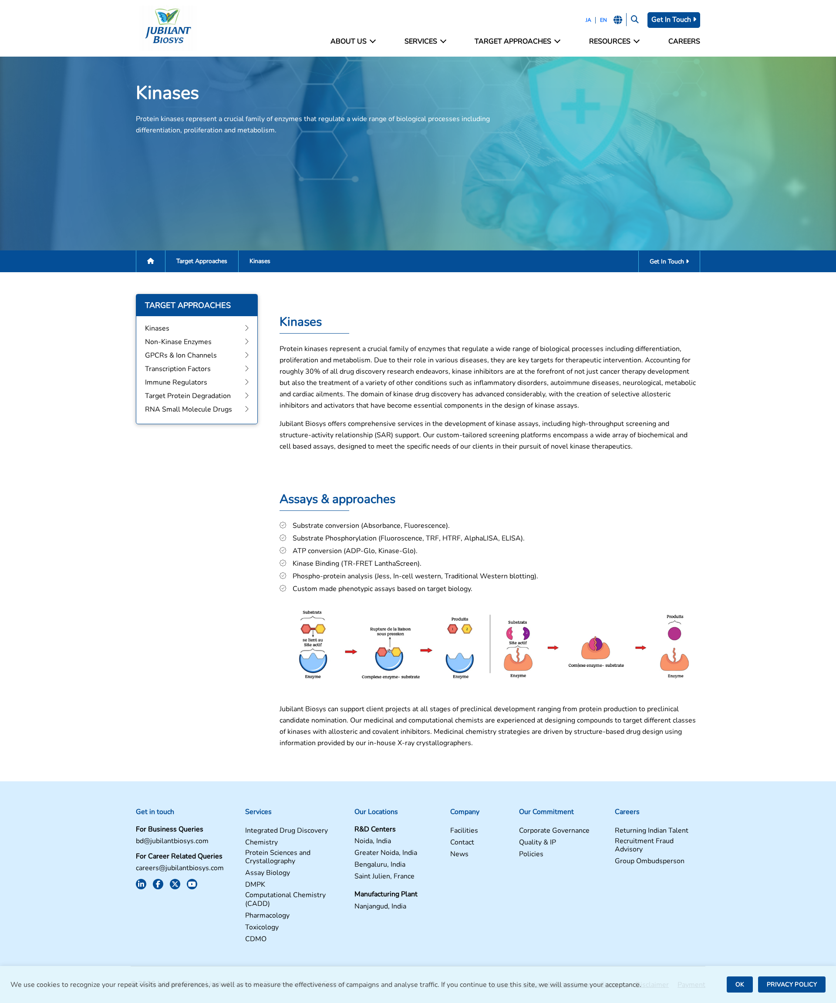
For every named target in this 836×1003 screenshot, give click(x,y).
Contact (462, 842)
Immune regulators (176, 382)
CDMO (255, 939)
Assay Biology (267, 873)
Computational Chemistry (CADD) (285, 899)
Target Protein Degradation (188, 396)
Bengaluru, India (379, 865)
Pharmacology (267, 916)
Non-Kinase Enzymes (178, 342)
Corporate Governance (554, 831)
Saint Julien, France (384, 876)
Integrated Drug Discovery (286, 831)
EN (603, 20)
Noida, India (372, 841)
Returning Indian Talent (651, 831)
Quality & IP (537, 842)
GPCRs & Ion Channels (181, 355)
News (459, 854)
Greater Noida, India (385, 853)
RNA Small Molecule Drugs (188, 409)
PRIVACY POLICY (792, 984)
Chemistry (261, 842)
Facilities (464, 831)
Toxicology (262, 927)
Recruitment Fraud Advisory (644, 845)
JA (588, 20)
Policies (531, 854)
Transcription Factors (178, 369)
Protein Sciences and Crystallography (277, 857)
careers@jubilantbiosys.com (180, 868)
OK (739, 984)
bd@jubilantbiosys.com (172, 841)
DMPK (255, 885)
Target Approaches (201, 261)
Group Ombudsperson (649, 861)
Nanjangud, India (380, 906)
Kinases (157, 328)
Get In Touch (672, 19)
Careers (684, 41)
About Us (348, 41)
